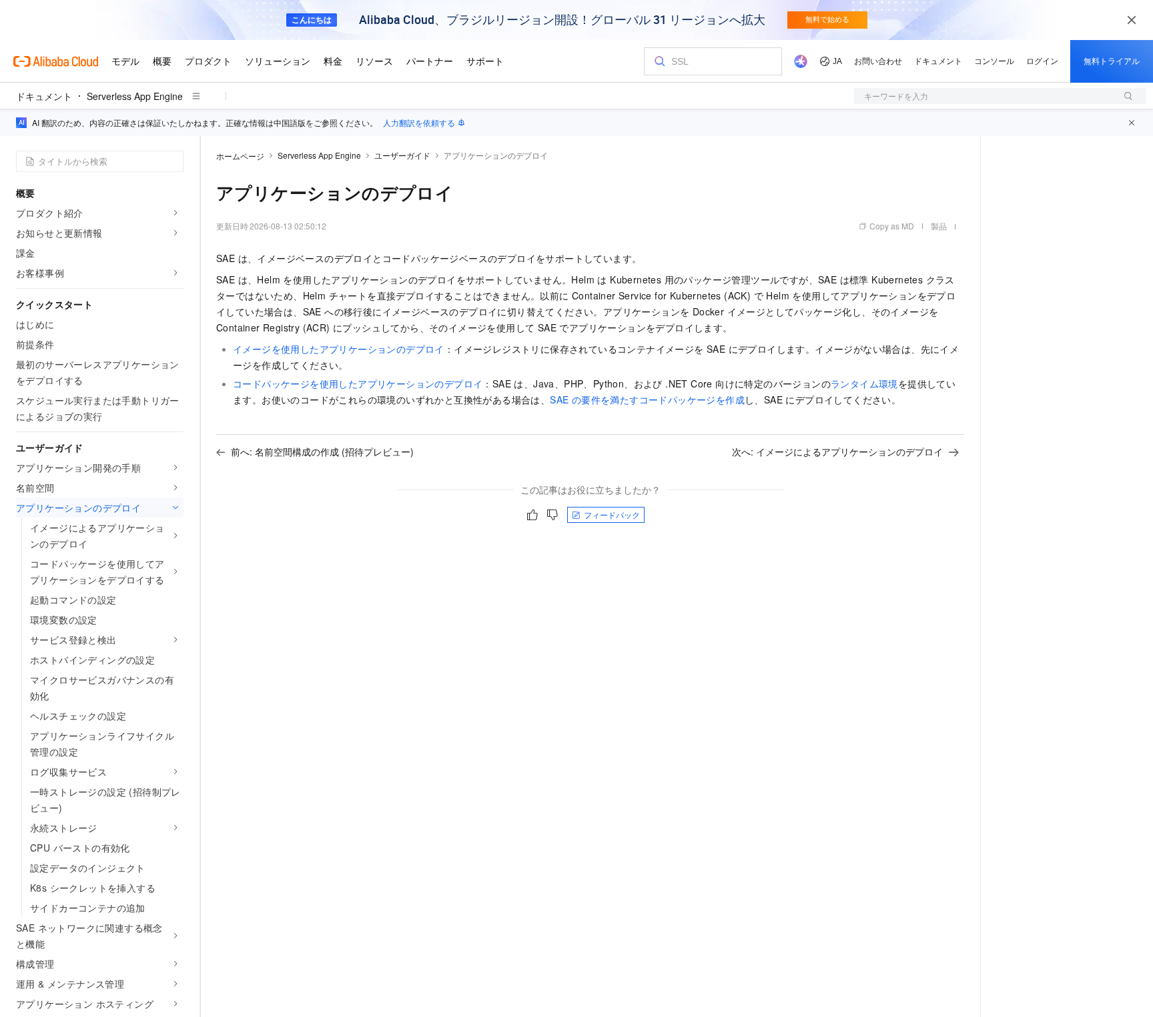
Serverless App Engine (135, 96)
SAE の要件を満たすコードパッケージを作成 (647, 399)
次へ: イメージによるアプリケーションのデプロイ (837, 451)
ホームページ (240, 155)
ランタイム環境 (864, 383)
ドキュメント (44, 96)
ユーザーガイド (402, 155)
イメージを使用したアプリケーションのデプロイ (338, 348)
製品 (939, 225)
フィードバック (612, 514)
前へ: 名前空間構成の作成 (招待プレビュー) (322, 451)
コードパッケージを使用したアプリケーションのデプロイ (357, 383)
